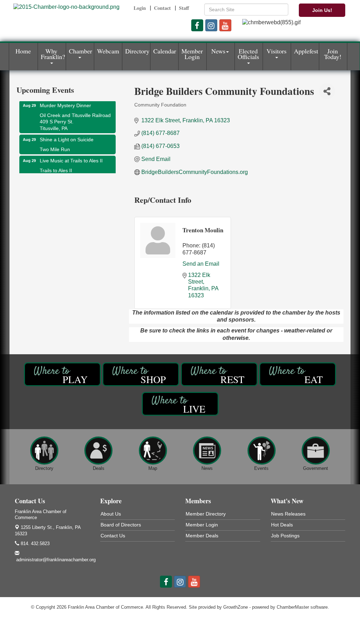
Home (23, 51)
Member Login (192, 54)
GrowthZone (235, 607)
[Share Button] (327, 91)
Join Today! (332, 54)
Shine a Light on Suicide (67, 136)
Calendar (164, 51)
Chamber (80, 51)
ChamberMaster (293, 607)
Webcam (108, 51)
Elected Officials (248, 54)
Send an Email (200, 264)
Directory (137, 51)
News (218, 51)
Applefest (306, 51)
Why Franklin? (53, 54)
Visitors (276, 51)
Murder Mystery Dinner (65, 102)
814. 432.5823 (34, 543)
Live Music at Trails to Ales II (71, 157)
